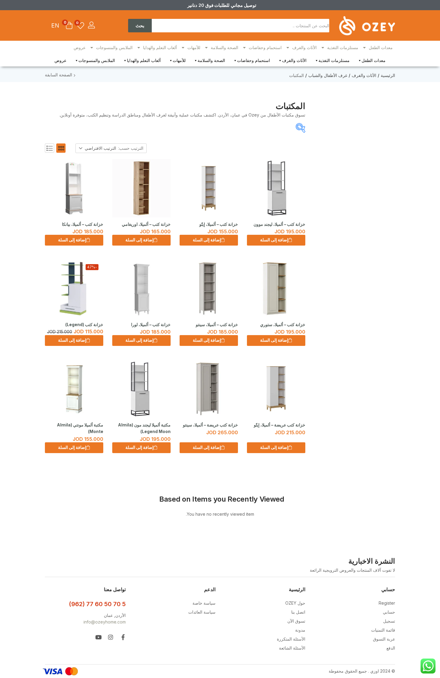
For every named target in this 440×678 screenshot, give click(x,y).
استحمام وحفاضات (265, 47)
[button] (69, 26)
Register (387, 603)
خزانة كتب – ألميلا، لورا (151, 324)
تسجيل (389, 620)
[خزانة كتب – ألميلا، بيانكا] (74, 188)
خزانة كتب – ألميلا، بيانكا (82, 224)
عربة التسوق (384, 638)
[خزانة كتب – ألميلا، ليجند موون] (276, 188)
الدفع (390, 647)
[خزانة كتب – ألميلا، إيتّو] (209, 188)
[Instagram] (110, 637)
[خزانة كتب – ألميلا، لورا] (141, 288)
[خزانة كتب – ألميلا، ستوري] (276, 288)
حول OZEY (295, 603)
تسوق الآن (296, 620)
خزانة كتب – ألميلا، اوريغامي (146, 224)
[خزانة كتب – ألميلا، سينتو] (209, 288)
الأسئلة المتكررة (291, 638)
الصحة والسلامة (224, 47)
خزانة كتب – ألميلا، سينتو (217, 324)
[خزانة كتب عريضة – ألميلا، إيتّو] (276, 389)
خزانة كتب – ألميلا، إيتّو (218, 224)
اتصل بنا (298, 612)
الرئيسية (388, 75)
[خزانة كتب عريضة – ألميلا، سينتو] (209, 389)
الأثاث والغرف (304, 47)
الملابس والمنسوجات (114, 47)
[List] (49, 148)
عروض (80, 47)
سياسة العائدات (202, 612)
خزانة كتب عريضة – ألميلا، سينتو (210, 424)
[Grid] (61, 148)
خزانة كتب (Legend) (84, 324)
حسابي (389, 612)
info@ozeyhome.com (105, 621)
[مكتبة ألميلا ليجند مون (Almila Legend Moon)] (141, 389)
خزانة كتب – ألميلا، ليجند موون (279, 224)
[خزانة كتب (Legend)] (74, 288)
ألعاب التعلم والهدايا (160, 47)
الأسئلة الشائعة (292, 647)
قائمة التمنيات (383, 629)
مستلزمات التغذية (342, 47)
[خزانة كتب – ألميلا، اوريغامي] (141, 188)
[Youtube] (98, 637)
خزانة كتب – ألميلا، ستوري (282, 324)
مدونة (300, 629)
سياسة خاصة (204, 603)
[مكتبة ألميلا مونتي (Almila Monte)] (74, 389)
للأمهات (193, 47)
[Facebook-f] (123, 637)
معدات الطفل (381, 47)
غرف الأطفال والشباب (327, 75)
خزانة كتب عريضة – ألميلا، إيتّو (279, 424)
